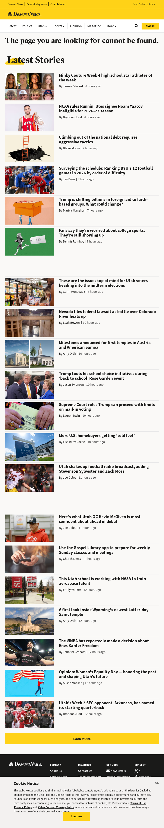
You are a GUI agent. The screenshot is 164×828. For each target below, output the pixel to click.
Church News (57, 4)
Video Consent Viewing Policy (56, 807)
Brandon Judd (72, 117)
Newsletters (118, 771)
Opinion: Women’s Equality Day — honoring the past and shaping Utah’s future (107, 674)
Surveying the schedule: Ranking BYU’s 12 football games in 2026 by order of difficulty (106, 170)
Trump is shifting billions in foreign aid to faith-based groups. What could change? (103, 202)
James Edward (73, 86)
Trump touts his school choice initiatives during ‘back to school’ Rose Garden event (103, 376)
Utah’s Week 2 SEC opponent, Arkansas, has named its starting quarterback (106, 705)
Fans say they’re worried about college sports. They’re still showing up (102, 233)
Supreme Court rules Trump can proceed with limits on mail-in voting (107, 407)
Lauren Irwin (71, 415)
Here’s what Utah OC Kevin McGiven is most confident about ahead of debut (100, 519)
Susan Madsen (72, 683)
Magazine (94, 26)
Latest (12, 26)
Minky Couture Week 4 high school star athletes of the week (105, 77)
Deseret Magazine (36, 4)
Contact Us (85, 771)
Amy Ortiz (69, 353)
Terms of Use (138, 803)
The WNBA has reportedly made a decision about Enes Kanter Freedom (104, 643)
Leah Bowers (71, 323)
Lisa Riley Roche (74, 442)
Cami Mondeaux (74, 292)
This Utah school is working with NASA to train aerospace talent (102, 581)
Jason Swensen (73, 384)
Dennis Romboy (73, 241)
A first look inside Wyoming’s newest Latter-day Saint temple (103, 612)
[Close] (157, 783)
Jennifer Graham (74, 652)
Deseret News (15, 4)
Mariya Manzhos (74, 210)
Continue (76, 816)
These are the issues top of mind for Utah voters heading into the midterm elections (103, 283)
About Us (56, 771)
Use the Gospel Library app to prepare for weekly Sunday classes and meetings (104, 550)
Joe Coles (69, 477)
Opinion (76, 26)
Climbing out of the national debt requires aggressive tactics (98, 139)
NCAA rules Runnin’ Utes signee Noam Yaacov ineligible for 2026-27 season (101, 108)
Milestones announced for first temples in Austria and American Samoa (105, 345)
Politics (27, 26)
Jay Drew (69, 179)
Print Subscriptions (144, 4)
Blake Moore (71, 148)
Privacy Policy (23, 807)
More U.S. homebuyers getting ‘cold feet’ (97, 435)
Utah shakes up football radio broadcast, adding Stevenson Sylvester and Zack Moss (104, 469)
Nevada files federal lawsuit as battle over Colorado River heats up (107, 314)
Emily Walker (72, 590)
